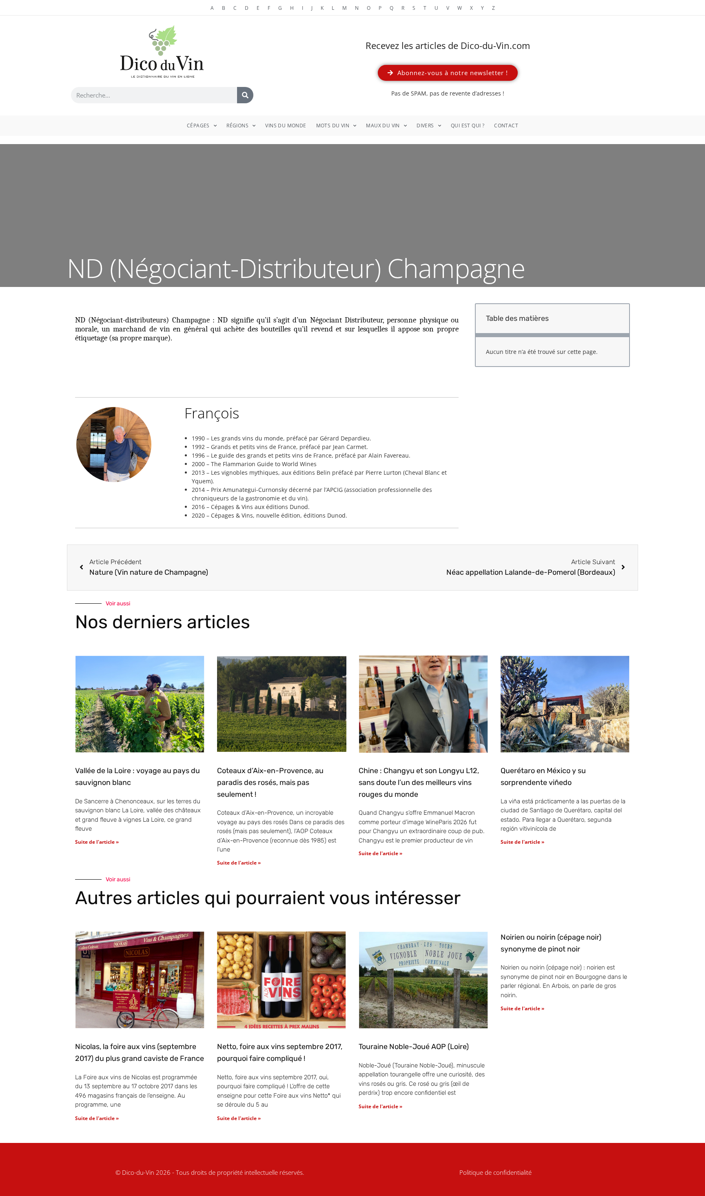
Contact (506, 125)
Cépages (198, 125)
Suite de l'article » (97, 841)
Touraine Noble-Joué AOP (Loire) (414, 1046)
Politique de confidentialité (495, 1172)
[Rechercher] (245, 95)
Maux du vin (382, 125)
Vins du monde (285, 125)
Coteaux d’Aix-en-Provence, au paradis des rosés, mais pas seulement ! (270, 782)
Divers (425, 125)
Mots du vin (332, 125)
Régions (237, 125)
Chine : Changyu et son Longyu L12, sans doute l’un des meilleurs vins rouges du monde (419, 782)
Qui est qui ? (467, 125)
